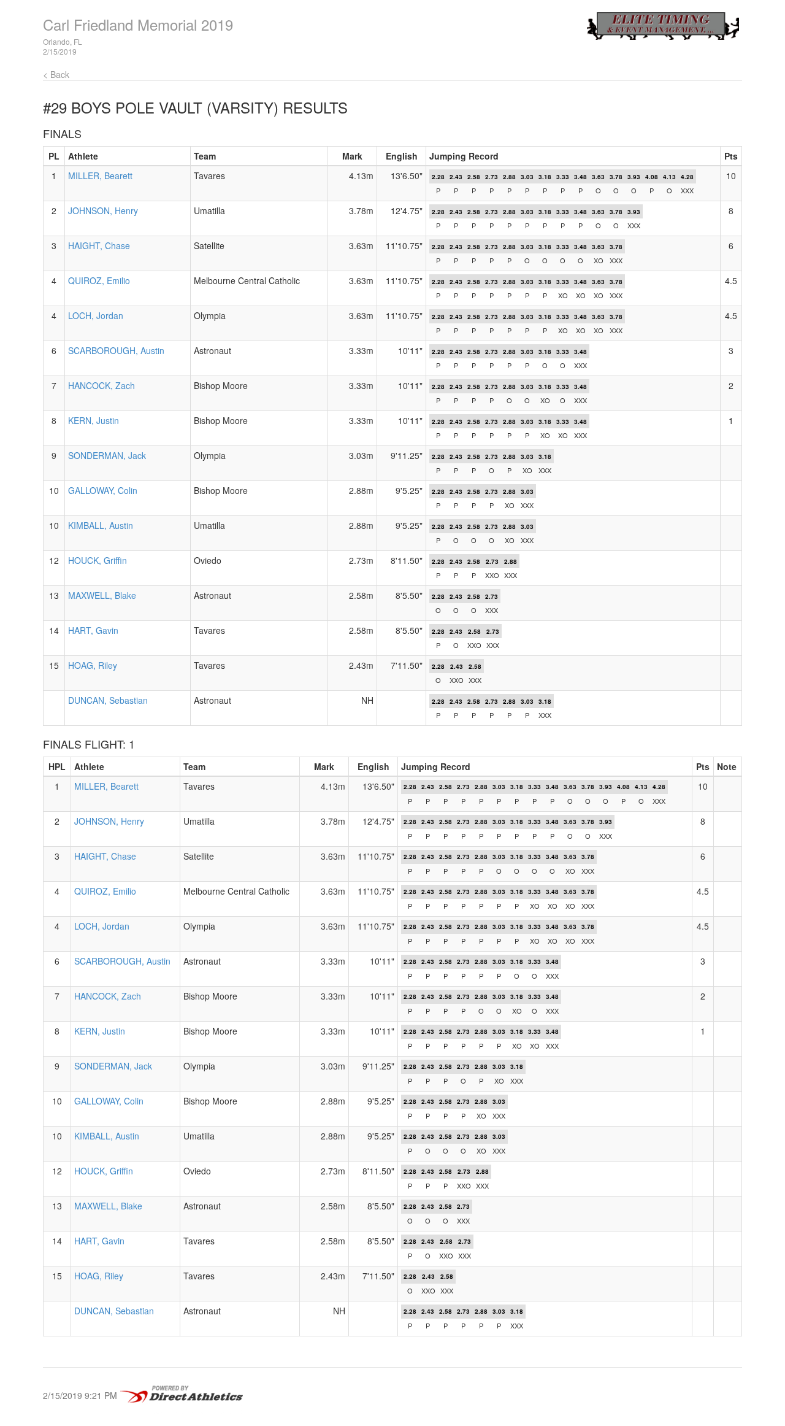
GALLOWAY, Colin (102, 490)
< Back (56, 74)
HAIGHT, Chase (99, 245)
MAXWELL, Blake (102, 595)
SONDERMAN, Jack (107, 455)
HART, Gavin (93, 630)
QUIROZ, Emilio (99, 280)
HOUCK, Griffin (97, 560)
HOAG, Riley (92, 665)
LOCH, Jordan (95, 315)
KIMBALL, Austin (100, 525)
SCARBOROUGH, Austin (116, 350)
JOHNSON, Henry (103, 210)
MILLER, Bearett (100, 175)
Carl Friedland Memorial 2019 (138, 24)
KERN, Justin (93, 420)
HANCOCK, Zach (101, 385)
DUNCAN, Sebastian (108, 700)
